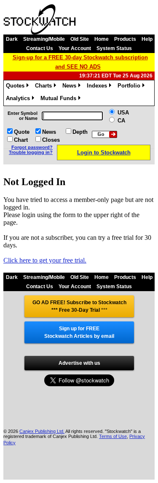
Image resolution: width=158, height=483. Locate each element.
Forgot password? (32, 147)
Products (125, 39)
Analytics (19, 99)
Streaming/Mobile (44, 39)
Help (147, 39)
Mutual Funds (59, 99)
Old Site (79, 39)
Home (101, 39)
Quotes (16, 86)
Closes (51, 140)
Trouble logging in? (31, 152)
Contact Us (39, 48)
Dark (12, 39)
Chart (21, 140)
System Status (114, 48)
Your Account (75, 48)
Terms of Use (113, 436)
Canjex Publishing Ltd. (41, 431)
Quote (21, 132)
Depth (80, 132)
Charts (45, 86)
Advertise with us (79, 363)
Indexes (98, 86)
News (70, 86)
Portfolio (130, 86)
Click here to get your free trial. (44, 260)
